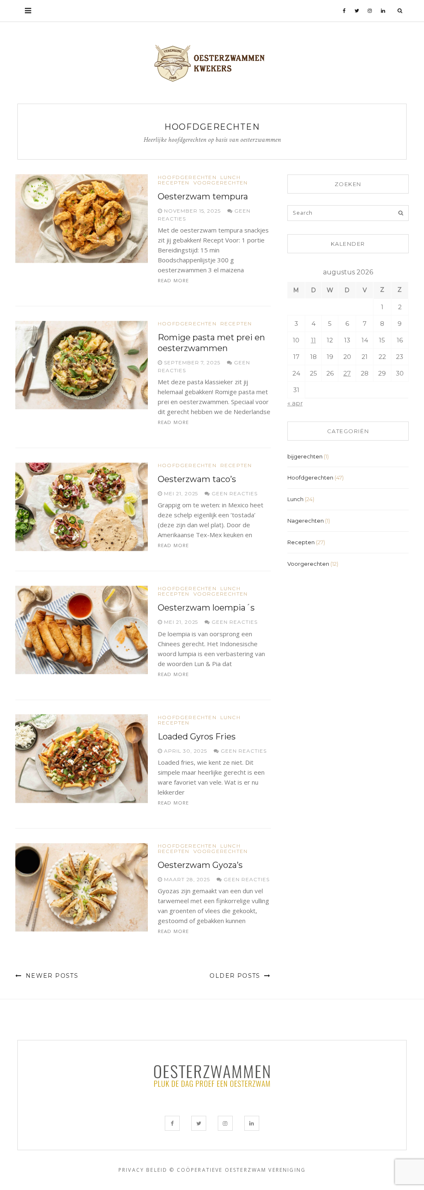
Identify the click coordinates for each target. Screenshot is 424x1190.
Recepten (174, 182)
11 (313, 340)
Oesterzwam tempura (203, 196)
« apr (295, 403)
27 (347, 373)
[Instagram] (370, 11)
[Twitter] (357, 11)
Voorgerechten (220, 182)
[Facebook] (344, 11)
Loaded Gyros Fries (197, 737)
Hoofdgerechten (187, 177)
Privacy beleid (142, 1169)
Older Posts (236, 975)
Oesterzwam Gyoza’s (200, 865)
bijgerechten (305, 456)
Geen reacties (233, 493)
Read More (173, 280)
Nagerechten (305, 520)
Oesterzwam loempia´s (206, 608)
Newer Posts (50, 975)
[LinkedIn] (383, 11)
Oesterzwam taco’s (197, 479)
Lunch (230, 177)
